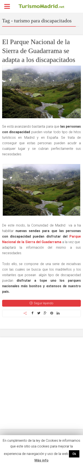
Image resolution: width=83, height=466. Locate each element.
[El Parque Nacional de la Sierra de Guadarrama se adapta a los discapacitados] (41, 92)
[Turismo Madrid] (41, 6)
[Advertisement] (41, 383)
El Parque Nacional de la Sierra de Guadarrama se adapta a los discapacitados (38, 50)
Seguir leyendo (43, 303)
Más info (41, 460)
